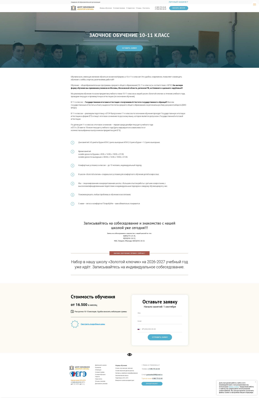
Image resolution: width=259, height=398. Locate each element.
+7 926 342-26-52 (160, 9)
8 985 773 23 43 (157, 378)
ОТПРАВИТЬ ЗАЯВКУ (160, 337)
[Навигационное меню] (254, 4)
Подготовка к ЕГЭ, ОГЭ (121, 378)
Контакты (146, 8)
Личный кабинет (178, 2)
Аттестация (98, 370)
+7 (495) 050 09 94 (76, 382)
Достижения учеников (101, 383)
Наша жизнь (98, 379)
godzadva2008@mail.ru (154, 374)
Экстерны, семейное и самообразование (126, 373)
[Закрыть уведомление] (255, 382)
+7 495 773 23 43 (160, 7)
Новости (97, 376)
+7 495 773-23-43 (154, 369)
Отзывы (138, 8)
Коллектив (98, 367)
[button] (178, 8)
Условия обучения (100, 374)
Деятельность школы (101, 365)
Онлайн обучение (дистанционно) (124, 370)
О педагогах (130, 8)
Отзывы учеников (100, 381)
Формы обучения (106, 8)
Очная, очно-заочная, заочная (124, 368)
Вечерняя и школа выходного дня (124, 380)
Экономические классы (121, 375)
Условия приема (119, 8)
